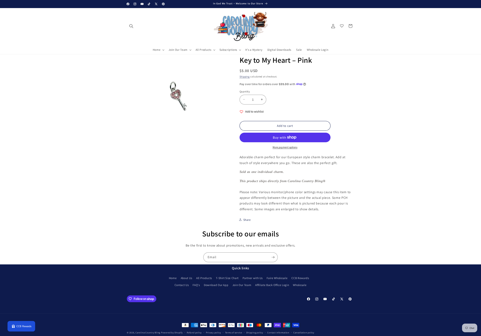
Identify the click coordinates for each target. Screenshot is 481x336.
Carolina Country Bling (147, 332)
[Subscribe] (273, 257)
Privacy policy (213, 332)
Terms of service (233, 332)
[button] (158, 49)
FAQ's (196, 285)
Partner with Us (253, 278)
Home (173, 278)
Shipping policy (254, 332)
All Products (204, 278)
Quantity (245, 91)
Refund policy (194, 332)
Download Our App (216, 285)
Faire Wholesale (277, 278)
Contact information (278, 332)
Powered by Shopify (172, 332)
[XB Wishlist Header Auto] (342, 25)
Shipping (245, 76)
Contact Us (182, 285)
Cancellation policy (303, 332)
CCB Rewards (300, 278)
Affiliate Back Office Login (272, 285)
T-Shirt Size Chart (227, 278)
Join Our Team (241, 285)
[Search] (131, 25)
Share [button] (247, 219)
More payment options (285, 147)
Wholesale (299, 285)
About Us (186, 278)
